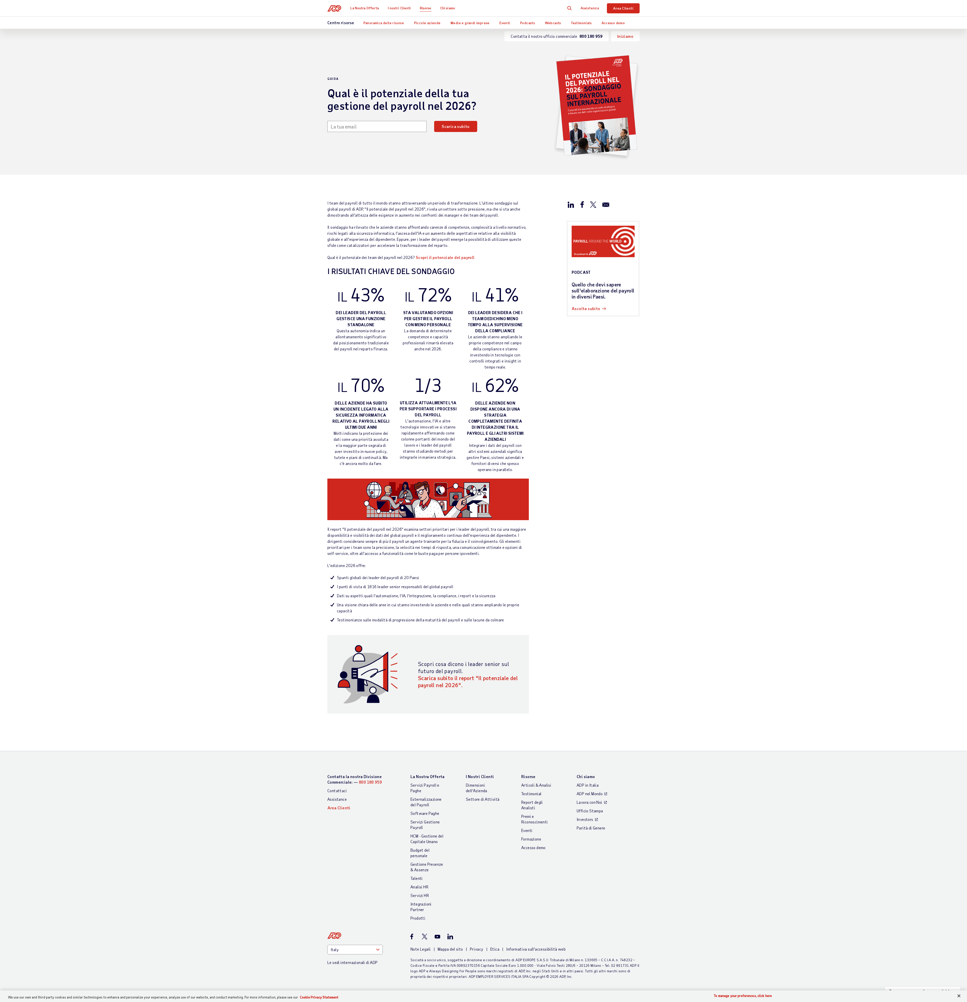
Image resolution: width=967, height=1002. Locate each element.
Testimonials (581, 23)
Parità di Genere (591, 827)
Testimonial (531, 793)
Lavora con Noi (589, 802)
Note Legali (420, 949)
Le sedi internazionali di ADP (352, 962)
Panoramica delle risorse (383, 23)
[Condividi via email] (606, 204)
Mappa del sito (450, 949)
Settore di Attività (483, 799)
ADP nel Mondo (590, 793)
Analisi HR (419, 886)
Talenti (416, 878)
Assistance (337, 799)
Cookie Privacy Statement (319, 997)
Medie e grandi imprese (470, 23)
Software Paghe (424, 813)
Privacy (477, 949)
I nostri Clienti (399, 8)
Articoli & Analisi (536, 785)
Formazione (531, 839)
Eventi (504, 23)
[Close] (958, 995)
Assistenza (590, 8)
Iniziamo (625, 36)
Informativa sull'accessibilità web (536, 949)
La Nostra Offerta (364, 8)
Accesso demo (613, 23)
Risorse (425, 8)
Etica (494, 949)
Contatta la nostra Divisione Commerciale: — (354, 779)
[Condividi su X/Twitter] (593, 204)
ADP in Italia (588, 785)
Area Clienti (623, 8)
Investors (585, 819)
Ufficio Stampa (590, 810)
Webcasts (553, 23)
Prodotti (417, 918)
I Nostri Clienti (480, 776)
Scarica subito (456, 126)
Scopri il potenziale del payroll (445, 257)
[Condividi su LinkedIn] (571, 204)
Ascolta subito (586, 308)
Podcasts (527, 23)
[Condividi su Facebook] (582, 204)
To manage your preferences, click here (743, 996)
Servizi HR (419, 895)
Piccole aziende (427, 23)
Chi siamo (447, 8)
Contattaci (337, 790)
